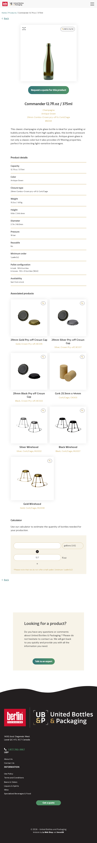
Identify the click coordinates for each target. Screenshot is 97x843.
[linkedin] (12, 813)
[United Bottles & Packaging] (13, 3)
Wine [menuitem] (6, 790)
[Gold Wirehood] (32, 484)
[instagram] (17, 813)
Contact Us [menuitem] (9, 763)
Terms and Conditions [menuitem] (14, 777)
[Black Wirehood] (68, 430)
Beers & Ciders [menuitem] (10, 782)
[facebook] (6, 813)
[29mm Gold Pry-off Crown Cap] (29, 325)
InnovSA (60, 832)
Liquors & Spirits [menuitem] (11, 786)
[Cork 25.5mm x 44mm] (68, 378)
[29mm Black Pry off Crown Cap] (29, 378)
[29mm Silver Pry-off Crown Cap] (68, 325)
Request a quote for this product (48, 90)
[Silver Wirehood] (29, 430)
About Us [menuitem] (8, 759)
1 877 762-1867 (16, 749)
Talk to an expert (43, 661)
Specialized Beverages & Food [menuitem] (17, 793)
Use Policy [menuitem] (8, 773)
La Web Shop (47, 832)
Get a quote (48, 802)
